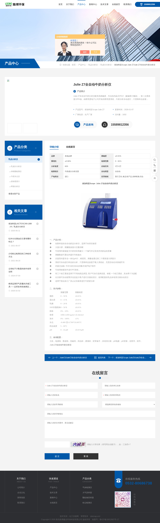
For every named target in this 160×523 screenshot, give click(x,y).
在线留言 (116, 4)
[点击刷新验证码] (78, 444)
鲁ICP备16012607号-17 (109, 519)
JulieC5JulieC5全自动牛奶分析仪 (73, 358)
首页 (60, 4)
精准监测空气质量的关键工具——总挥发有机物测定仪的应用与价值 (19, 285)
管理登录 (84, 516)
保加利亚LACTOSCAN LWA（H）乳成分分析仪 (20, 225)
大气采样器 (87, 492)
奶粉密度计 (15, 181)
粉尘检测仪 (87, 503)
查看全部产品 (14, 194)
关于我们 (70, 4)
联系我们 (128, 4)
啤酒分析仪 (15, 186)
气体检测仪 (87, 487)
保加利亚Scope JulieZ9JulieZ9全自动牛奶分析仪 (136, 358)
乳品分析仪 (93, 65)
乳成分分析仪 (106, 65)
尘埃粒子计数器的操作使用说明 (19, 270)
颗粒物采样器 (88, 497)
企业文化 (21, 492)
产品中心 (82, 4)
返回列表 (102, 358)
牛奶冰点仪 (15, 176)
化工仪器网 (74, 516)
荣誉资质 (21, 497)
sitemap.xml (95, 516)
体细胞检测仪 (16, 171)
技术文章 (104, 4)
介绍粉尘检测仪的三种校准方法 (19, 255)
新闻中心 (93, 4)
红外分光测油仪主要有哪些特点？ (19, 240)
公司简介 (21, 487)
